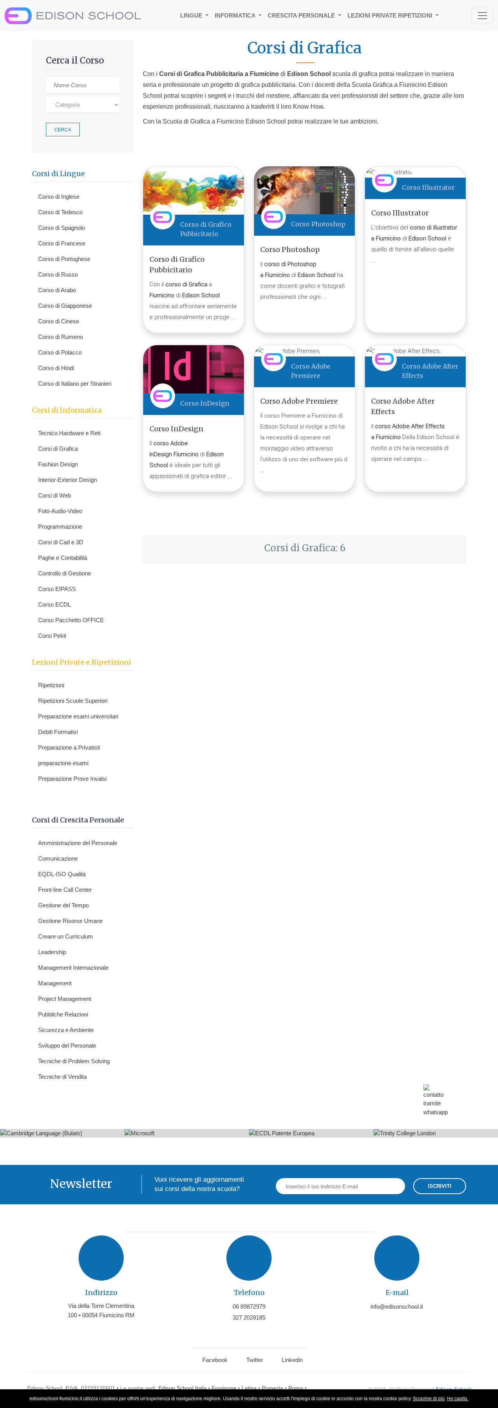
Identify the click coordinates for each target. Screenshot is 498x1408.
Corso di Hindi (56, 368)
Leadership (52, 952)
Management (55, 983)
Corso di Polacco (60, 352)
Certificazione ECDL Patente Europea (311, 1136)
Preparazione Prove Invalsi (72, 778)
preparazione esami (63, 763)
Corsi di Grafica (58, 448)
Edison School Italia (182, 1388)
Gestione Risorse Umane (70, 920)
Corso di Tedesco (60, 212)
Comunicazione (58, 858)
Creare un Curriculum (65, 936)
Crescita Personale (302, 15)
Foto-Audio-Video (60, 511)
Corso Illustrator (428, 187)
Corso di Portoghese (64, 259)
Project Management (64, 998)
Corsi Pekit (52, 635)
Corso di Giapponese (65, 305)
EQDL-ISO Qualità (62, 874)
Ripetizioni (51, 685)
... (233, 317)
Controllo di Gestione (64, 573)
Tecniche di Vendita (62, 1076)
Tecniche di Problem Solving (74, 1061)
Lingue (192, 15)
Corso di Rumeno (60, 336)
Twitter (254, 1360)
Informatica (236, 15)
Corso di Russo (58, 274)
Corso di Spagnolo (61, 227)
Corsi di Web (54, 495)
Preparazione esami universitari (78, 716)
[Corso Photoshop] (304, 189)
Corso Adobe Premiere (299, 401)
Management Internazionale (73, 967)
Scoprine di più (429, 1398)
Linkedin (292, 1360)
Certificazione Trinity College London (436, 1136)
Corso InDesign (204, 403)
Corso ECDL (54, 604)
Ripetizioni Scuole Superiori (72, 700)
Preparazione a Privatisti (69, 747)
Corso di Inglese (58, 196)
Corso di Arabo (57, 290)
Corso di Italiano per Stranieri (74, 383)
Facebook (215, 1360)
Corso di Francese (61, 243)
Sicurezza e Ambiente (66, 1030)
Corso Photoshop (318, 224)
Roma (295, 1388)
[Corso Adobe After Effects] (403, 350)
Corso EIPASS (57, 589)
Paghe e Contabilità (62, 557)
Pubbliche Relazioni (63, 1014)
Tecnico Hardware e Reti (69, 433)
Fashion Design (58, 464)
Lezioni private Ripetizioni (390, 15)
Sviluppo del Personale (67, 1045)
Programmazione (60, 526)
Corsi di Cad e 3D (60, 542)
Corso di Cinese (58, 321)
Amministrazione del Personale (77, 843)
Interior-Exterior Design (67, 479)
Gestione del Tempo (63, 905)
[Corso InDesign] (193, 368)
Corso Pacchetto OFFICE (71, 620)
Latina (249, 1388)
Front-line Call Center (65, 889)
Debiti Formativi (58, 732)
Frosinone (224, 1388)
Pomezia (272, 1388)
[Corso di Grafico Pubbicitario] (193, 190)
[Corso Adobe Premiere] (287, 350)
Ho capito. (457, 1398)
